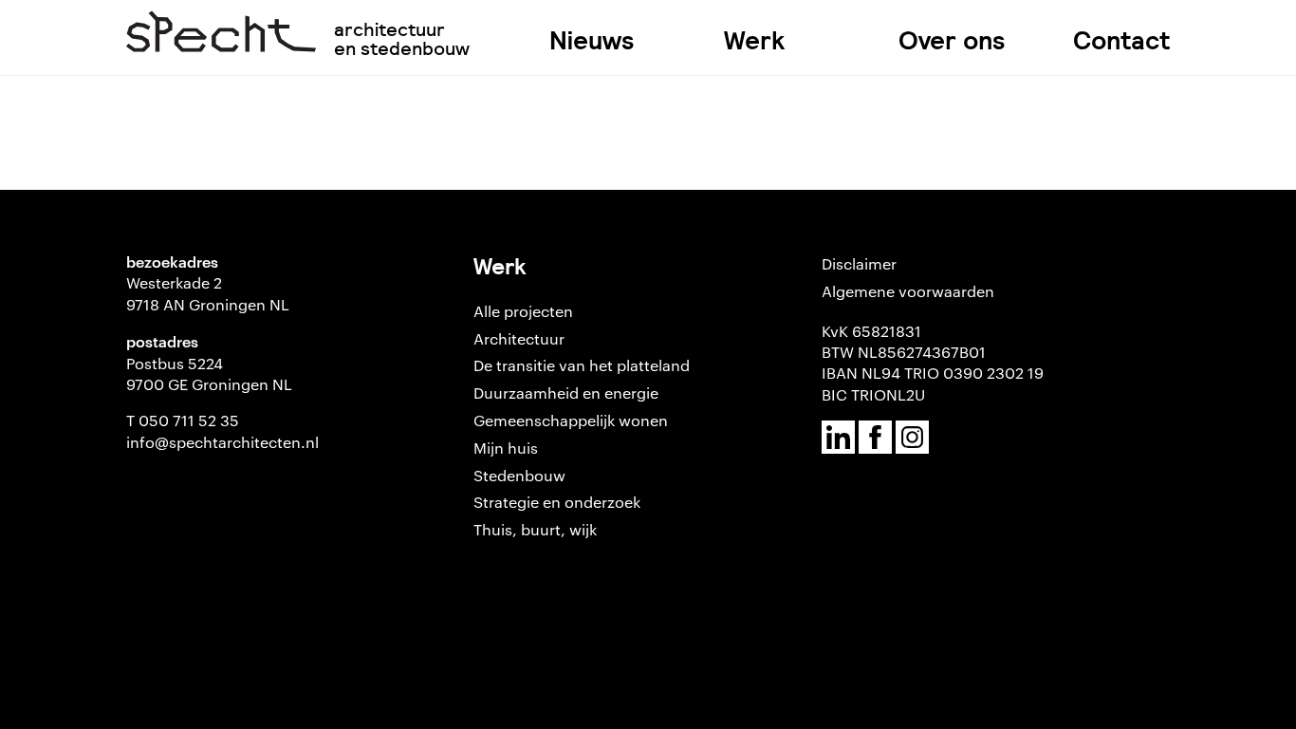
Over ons (952, 40)
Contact (1121, 40)
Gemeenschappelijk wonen (570, 420)
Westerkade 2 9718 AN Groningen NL (207, 292)
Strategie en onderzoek (556, 502)
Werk (754, 40)
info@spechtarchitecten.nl (222, 442)
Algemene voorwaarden (908, 291)
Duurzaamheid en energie (565, 392)
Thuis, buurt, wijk (535, 529)
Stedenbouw (519, 475)
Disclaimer (859, 263)
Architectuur (519, 338)
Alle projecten (523, 311)
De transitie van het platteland (581, 365)
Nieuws (592, 40)
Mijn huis (505, 448)
